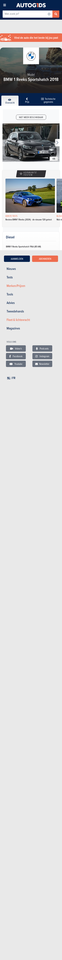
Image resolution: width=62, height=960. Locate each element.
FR (13, 378)
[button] (57, 142)
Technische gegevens (50, 100)
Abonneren (45, 259)
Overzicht (10, 102)
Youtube (18, 364)
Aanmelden (17, 259)
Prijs (27, 102)
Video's (18, 348)
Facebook (17, 356)
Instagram (44, 356)
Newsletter (44, 364)
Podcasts (44, 348)
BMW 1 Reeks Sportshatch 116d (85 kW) (23, 246)
